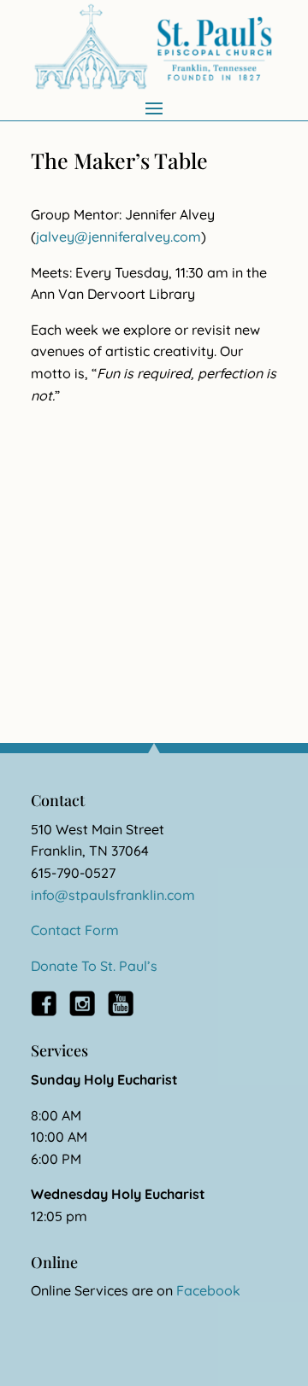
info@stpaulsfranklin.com (113, 895)
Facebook (208, 1290)
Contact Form (75, 930)
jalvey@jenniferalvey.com (118, 236)
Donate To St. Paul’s (94, 965)
